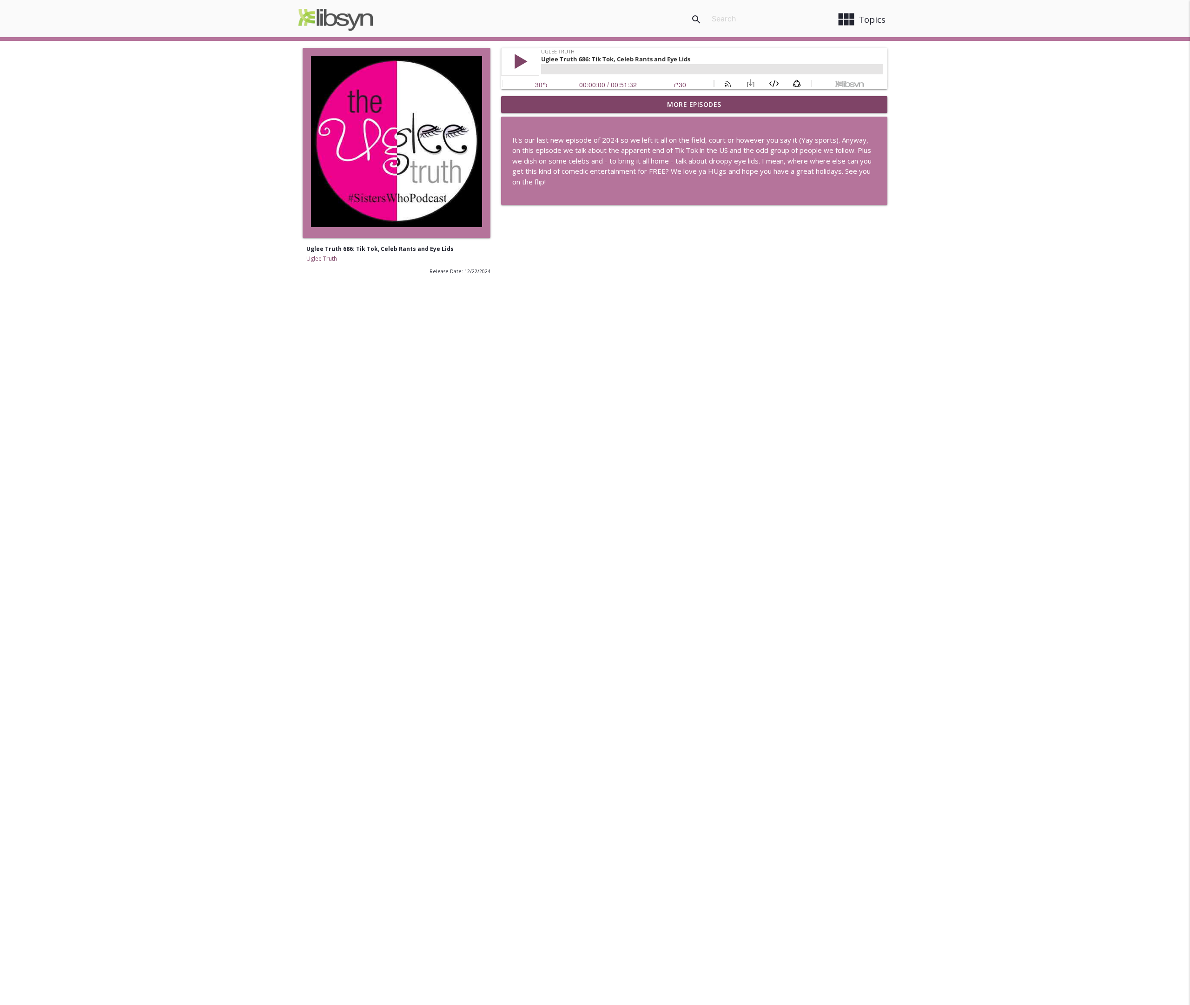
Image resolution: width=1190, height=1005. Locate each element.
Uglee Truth (321, 259)
